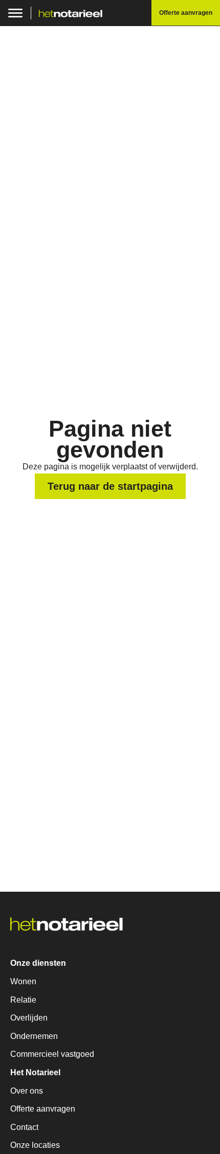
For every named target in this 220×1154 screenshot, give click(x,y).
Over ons (26, 1091)
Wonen (23, 981)
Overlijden (29, 1017)
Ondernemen (34, 1036)
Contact (24, 1127)
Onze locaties (35, 1145)
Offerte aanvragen (42, 1108)
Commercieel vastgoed (52, 1054)
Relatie (23, 999)
